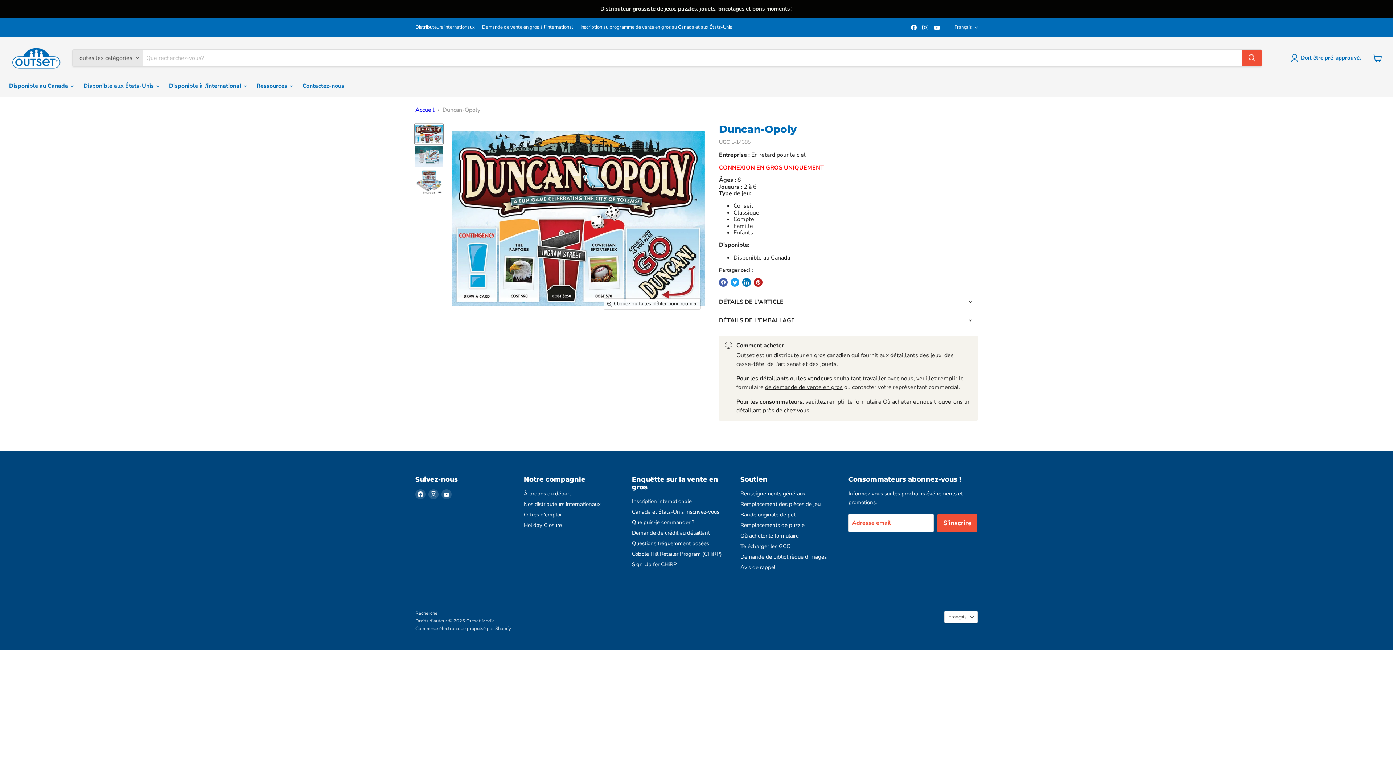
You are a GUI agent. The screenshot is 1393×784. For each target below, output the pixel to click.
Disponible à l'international (206, 86)
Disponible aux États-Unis (119, 86)
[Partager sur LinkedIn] (746, 282)
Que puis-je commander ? (663, 522)
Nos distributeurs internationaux (562, 504)
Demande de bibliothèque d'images (783, 556)
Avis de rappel (758, 567)
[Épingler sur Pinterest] (758, 282)
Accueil (425, 110)
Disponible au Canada (39, 86)
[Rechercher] (1252, 58)
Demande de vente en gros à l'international (527, 27)
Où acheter (897, 402)
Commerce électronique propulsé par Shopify (463, 628)
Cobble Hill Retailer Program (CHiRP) (677, 554)
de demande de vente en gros (804, 387)
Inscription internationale (662, 501)
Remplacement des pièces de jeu (780, 504)
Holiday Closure (543, 525)
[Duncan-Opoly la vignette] (429, 134)
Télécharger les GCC (765, 546)
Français (963, 27)
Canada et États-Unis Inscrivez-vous (675, 511)
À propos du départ (547, 493)
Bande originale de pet (768, 514)
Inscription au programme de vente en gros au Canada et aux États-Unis (656, 27)
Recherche (426, 613)
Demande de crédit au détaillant (671, 532)
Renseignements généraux (773, 493)
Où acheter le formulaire (769, 535)
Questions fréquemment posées (670, 543)
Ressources (272, 86)
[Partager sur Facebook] (723, 282)
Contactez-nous (323, 86)
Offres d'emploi (542, 514)
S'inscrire (957, 523)
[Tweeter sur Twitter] (735, 282)
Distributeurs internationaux (445, 27)
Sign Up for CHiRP (654, 564)
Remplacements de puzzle (772, 525)
